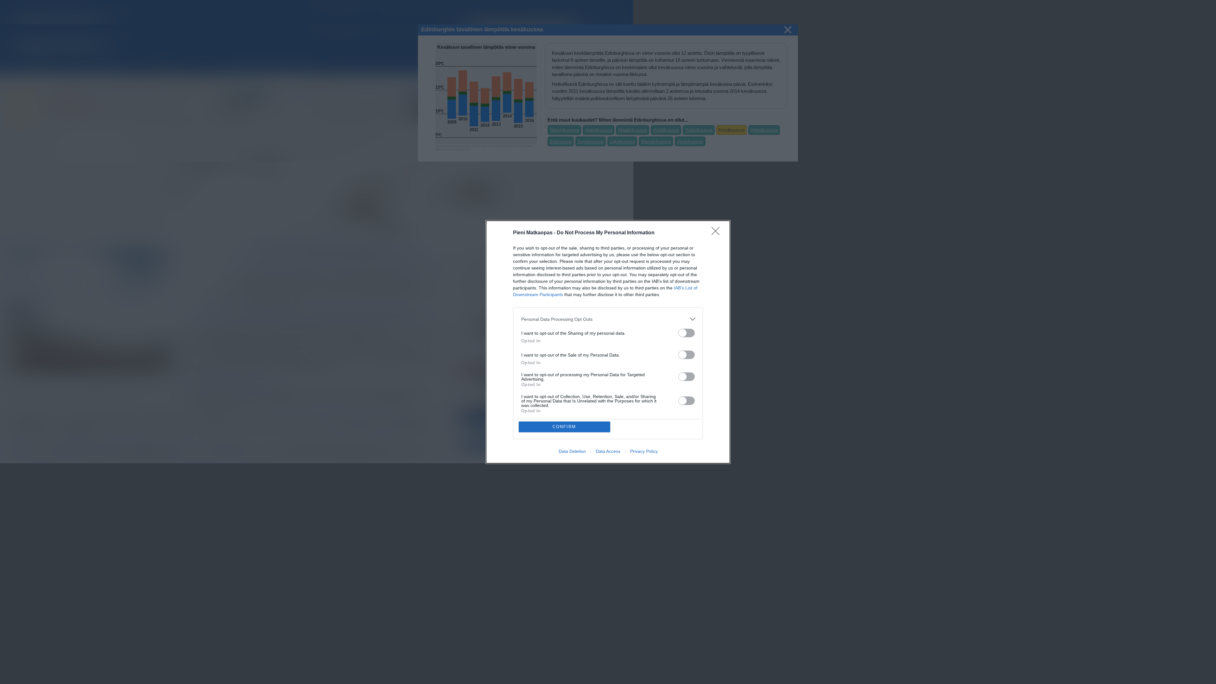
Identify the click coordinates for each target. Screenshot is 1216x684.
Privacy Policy (644, 451)
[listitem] (608, 319)
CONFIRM (564, 426)
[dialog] (608, 342)
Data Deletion (572, 451)
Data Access (608, 451)
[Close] (718, 233)
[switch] (686, 333)
